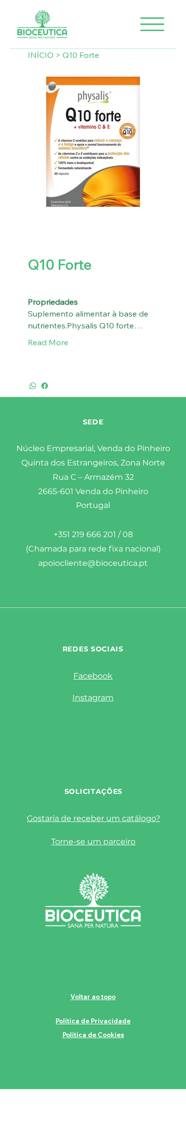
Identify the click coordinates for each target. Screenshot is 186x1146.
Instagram (93, 697)
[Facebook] (45, 386)
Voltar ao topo (93, 997)
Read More (48, 342)
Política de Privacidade (93, 1021)
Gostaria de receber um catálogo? (93, 818)
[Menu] (152, 24)
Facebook (93, 676)
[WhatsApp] (33, 386)
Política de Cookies (93, 1035)
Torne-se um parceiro (93, 841)
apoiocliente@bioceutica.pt (93, 563)
